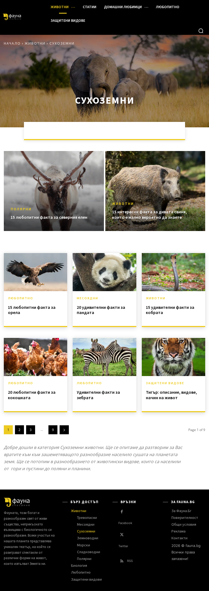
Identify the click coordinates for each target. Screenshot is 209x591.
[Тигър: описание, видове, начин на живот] (173, 357)
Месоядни (153, 130)
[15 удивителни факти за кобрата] (173, 272)
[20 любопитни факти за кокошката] (35, 357)
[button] (201, 30)
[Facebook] (121, 511)
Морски (180, 130)
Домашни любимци (52, 130)
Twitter (123, 546)
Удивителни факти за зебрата (98, 394)
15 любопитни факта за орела (32, 309)
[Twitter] (121, 534)
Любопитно (20, 298)
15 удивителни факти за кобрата (170, 309)
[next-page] (64, 429)
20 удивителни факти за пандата (101, 309)
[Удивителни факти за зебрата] (104, 357)
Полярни (21, 209)
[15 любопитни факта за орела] (35, 272)
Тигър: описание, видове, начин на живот (171, 394)
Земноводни (92, 130)
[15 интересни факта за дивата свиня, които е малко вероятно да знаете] (155, 191)
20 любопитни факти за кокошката (32, 394)
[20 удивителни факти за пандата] (104, 272)
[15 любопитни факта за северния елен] (54, 191)
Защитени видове (165, 383)
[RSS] (121, 561)
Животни (35, 43)
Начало (12, 43)
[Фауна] (22, 17)
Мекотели (124, 130)
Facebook (125, 523)
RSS (130, 561)
